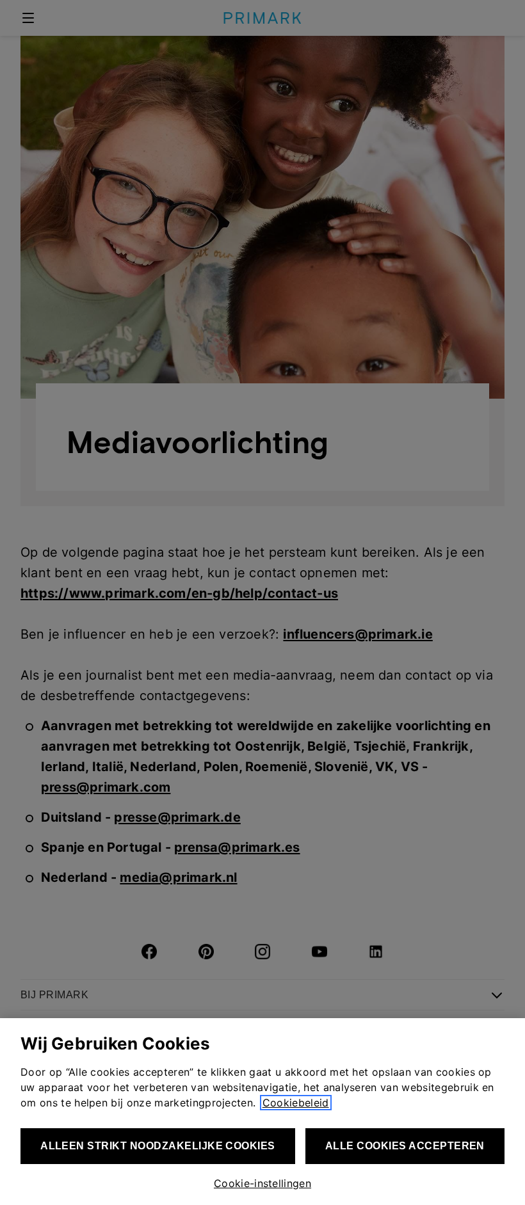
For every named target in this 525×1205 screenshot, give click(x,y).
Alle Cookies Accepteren (405, 1145)
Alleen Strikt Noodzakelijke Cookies (157, 1145)
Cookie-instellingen (262, 1183)
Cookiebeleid (295, 1102)
